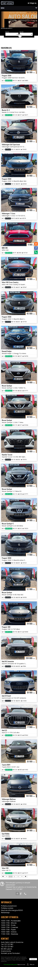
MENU (2, 8)
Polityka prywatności (9, 906)
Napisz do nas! (14, 964)
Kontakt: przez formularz (10, 953)
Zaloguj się (32, 3)
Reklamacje (5, 912)
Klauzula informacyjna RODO (12, 910)
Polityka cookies (7, 908)
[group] (19, 20)
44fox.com (32, 964)
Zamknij (33, 959)
